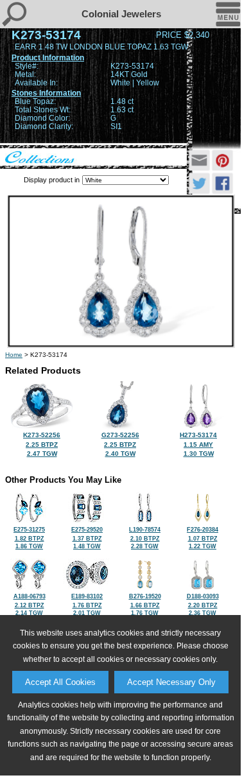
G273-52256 (120, 444)
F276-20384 (202, 538)
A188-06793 (29, 604)
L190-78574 (144, 538)
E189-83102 (87, 604)
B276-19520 (145, 604)
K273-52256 (41, 444)
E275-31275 (29, 538)
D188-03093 (203, 604)
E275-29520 (87, 538)
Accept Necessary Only (171, 682)
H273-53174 (198, 444)
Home (13, 354)
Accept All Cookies (60, 682)
